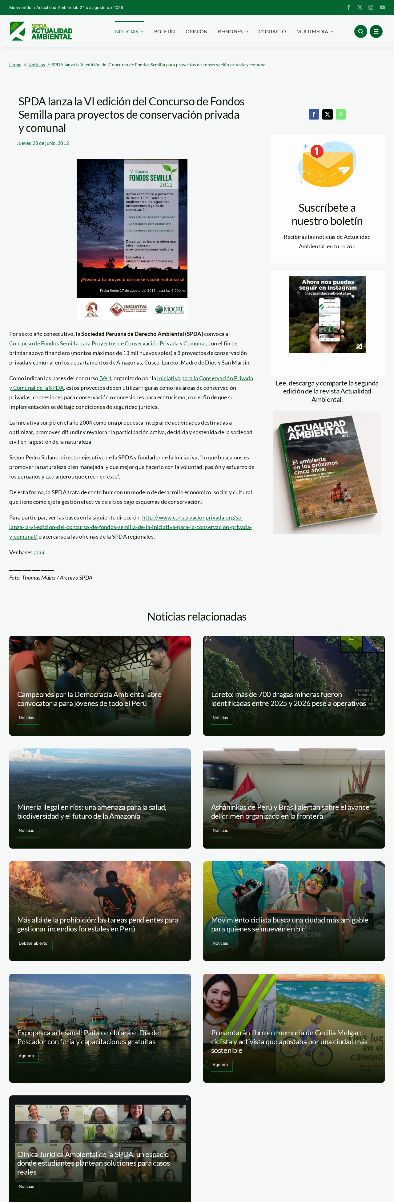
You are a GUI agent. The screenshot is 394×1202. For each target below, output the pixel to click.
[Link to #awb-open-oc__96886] (360, 31)
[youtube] (382, 7)
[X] (327, 114)
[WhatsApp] (340, 114)
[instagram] (370, 7)
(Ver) (104, 378)
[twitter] (359, 7)
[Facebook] (314, 114)
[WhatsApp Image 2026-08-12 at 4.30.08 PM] (327, 413)
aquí (39, 552)
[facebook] (348, 7)
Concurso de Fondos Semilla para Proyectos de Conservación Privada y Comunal (107, 343)
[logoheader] (40, 23)
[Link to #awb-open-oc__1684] (376, 31)
